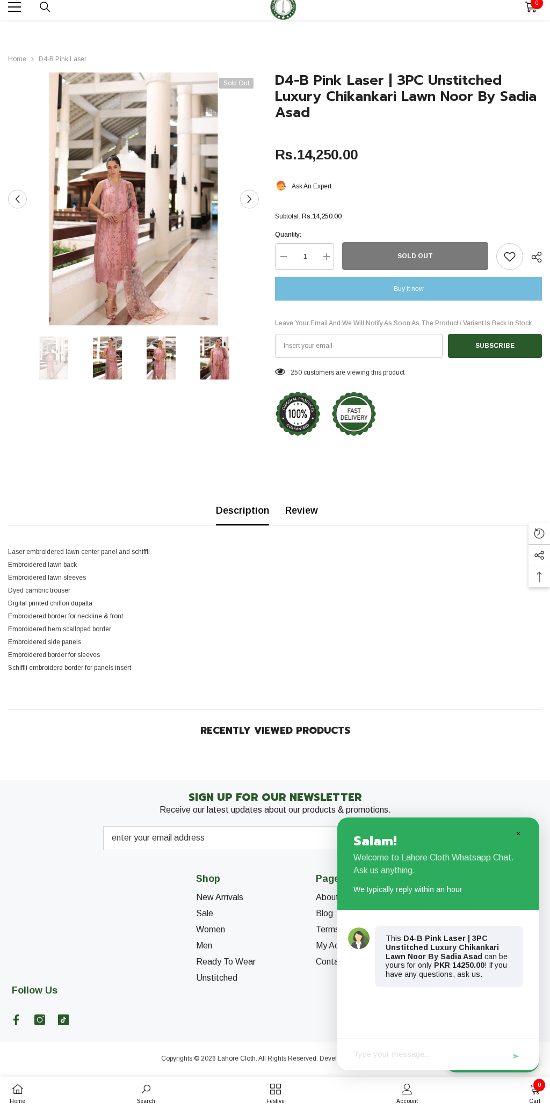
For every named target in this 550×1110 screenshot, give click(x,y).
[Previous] (17, 198)
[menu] (14, 7)
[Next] (249, 198)
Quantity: (288, 234)
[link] (146, 1093)
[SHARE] (532, 257)
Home (17, 59)
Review (301, 510)
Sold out (415, 256)
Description (242, 510)
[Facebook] (16, 1020)
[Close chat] (517, 833)
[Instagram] (39, 1020)
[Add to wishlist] (509, 256)
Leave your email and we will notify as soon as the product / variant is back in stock (403, 323)
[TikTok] (63, 1020)
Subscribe (495, 345)
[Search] (45, 7)
